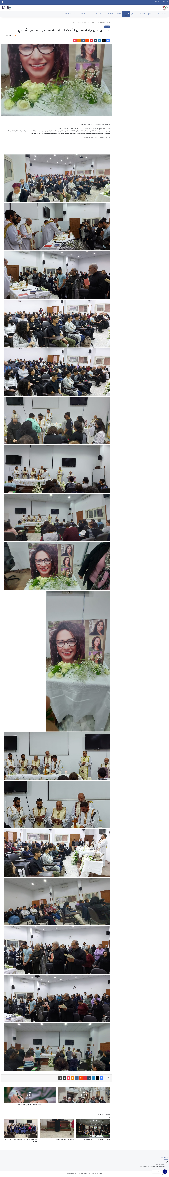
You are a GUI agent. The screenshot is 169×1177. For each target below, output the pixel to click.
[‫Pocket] (75, 40)
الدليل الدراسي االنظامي (138, 14)
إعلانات (119, 14)
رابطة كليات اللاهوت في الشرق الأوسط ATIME (97, 1139)
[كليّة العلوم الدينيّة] (165, 8)
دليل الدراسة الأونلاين (87, 14)
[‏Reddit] (87, 40)
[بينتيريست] (91, 40)
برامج (149, 14)
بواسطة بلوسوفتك (71, 1173)
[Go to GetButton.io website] (165, 1175)
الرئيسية (164, 14)
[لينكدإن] (99, 40)
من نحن (157, 14)
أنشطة (127, 14)
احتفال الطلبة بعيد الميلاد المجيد (64, 1139)
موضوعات (111, 14)
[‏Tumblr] (95, 40)
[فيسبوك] (108, 40)
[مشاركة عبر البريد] (64, 1078)
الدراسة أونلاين (100, 14)
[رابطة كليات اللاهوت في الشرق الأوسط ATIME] (93, 1128)
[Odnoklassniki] (79, 40)
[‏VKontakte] (83, 40)
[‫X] (104, 40)
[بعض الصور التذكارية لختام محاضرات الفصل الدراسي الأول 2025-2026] (20, 1128)
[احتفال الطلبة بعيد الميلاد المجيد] (57, 1128)
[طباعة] (60, 1078)
